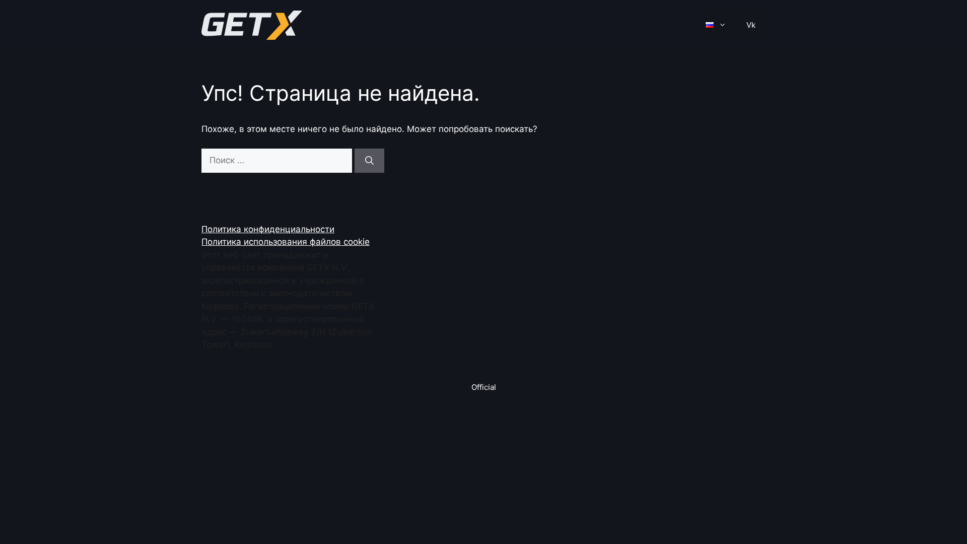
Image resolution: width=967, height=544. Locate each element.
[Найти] (369, 161)
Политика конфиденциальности (267, 229)
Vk (750, 25)
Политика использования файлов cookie (285, 242)
